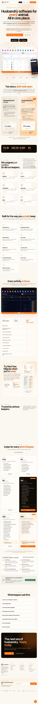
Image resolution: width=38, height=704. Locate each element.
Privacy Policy (14, 691)
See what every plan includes (28, 557)
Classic (20, 2)
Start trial (10, 546)
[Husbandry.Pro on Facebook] (2, 675)
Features (11, 666)
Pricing (11, 668)
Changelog (21, 668)
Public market (22, 665)
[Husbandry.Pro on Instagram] (4, 675)
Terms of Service (18, 691)
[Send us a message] (6, 675)
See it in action (28, 34)
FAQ (29, 666)
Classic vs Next (12, 665)
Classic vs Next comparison (21, 552)
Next (24, 2)
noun (17, 9)
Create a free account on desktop (14, 34)
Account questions (32, 669)
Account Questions (23, 691)
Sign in (28, 2)
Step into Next (8, 653)
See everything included (18, 452)
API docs (30, 668)
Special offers (22, 669)
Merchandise (22, 666)
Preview (11, 669)
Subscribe (33, 683)
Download (30, 665)
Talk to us (27, 546)
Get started (32, 2)
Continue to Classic (20, 653)
